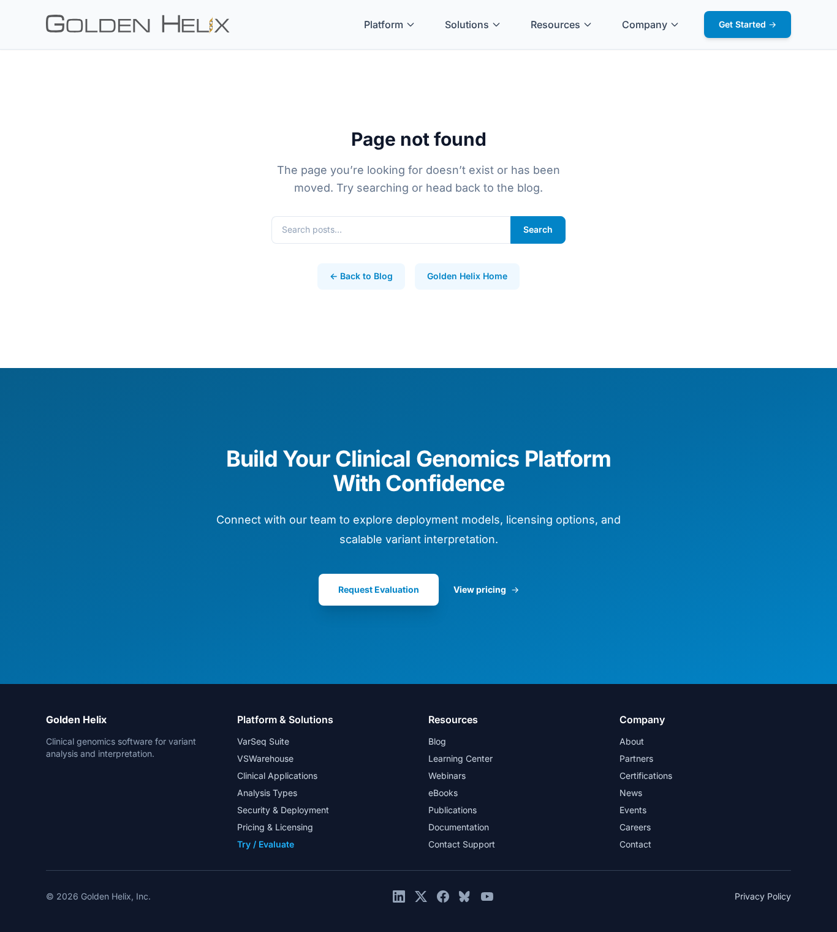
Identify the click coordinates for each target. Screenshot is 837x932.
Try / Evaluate (265, 844)
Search (538, 229)
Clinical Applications (277, 775)
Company (644, 24)
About (631, 741)
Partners (636, 758)
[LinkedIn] (399, 896)
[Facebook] (443, 896)
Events (632, 810)
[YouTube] (487, 896)
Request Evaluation (378, 589)
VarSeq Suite (263, 741)
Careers (635, 827)
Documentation (458, 827)
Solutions (467, 24)
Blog (437, 741)
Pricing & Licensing (275, 827)
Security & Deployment (283, 810)
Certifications (645, 775)
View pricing (486, 589)
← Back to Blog (361, 276)
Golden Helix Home (467, 276)
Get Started (747, 24)
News (630, 792)
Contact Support (461, 844)
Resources (555, 24)
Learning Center (460, 758)
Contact (635, 844)
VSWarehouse (265, 758)
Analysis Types (267, 792)
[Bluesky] (465, 896)
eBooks (443, 792)
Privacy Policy (763, 896)
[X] (421, 896)
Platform (383, 24)
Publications (452, 810)
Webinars (447, 775)
